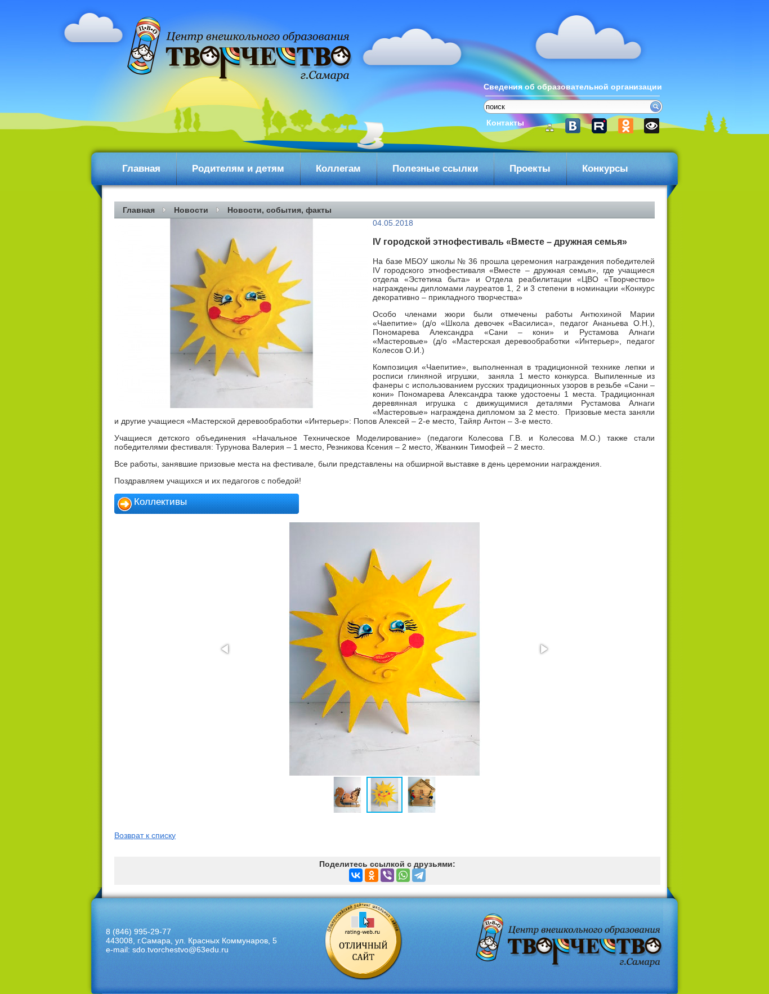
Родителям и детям (238, 168)
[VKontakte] (577, 125)
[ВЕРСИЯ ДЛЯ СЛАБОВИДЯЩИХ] (650, 125)
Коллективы (160, 501)
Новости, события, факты (279, 209)
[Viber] (387, 875)
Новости (191, 209)
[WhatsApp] (403, 875)
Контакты (505, 122)
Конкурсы (605, 168)
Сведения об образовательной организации (573, 86)
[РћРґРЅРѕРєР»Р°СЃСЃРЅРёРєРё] (371, 875)
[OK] (626, 125)
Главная (141, 168)
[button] (226, 649)
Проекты (530, 168)
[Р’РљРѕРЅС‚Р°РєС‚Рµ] (356, 875)
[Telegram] (419, 875)
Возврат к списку (145, 835)
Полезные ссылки (435, 168)
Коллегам (338, 168)
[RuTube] (602, 125)
